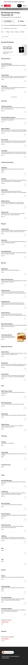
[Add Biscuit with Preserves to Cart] (25, 285)
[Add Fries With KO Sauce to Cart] (25, 69)
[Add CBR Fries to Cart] (25, 541)
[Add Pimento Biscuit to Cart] (25, 318)
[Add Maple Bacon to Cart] (25, 195)
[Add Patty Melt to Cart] (25, 92)
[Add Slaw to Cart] (25, 553)
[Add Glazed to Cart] (25, 581)
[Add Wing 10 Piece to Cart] (25, 380)
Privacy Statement (14, 656)
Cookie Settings (5, 657)
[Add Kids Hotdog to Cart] (25, 419)
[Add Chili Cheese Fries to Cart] (25, 530)
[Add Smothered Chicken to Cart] (25, 112)
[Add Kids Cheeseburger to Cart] (25, 408)
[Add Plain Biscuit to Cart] (25, 274)
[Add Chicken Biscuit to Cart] (25, 296)
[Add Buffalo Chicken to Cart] (25, 206)
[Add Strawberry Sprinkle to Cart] (25, 614)
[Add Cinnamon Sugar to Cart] (25, 592)
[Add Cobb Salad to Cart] (25, 156)
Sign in (24, 5)
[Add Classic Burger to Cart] (25, 81)
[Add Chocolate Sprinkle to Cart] (25, 603)
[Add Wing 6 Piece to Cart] (25, 368)
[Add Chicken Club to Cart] (25, 218)
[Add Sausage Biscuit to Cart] (25, 307)
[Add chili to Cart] (25, 564)
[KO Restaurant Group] (7, 6)
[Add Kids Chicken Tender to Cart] (25, 396)
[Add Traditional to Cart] (25, 173)
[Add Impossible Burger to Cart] (25, 257)
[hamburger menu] (2, 5)
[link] (7, 32)
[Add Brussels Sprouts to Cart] (25, 519)
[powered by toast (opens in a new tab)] (7, 652)
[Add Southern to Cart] (25, 184)
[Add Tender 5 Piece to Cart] (25, 357)
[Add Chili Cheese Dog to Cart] (25, 469)
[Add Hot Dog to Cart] (25, 447)
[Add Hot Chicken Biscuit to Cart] (25, 340)
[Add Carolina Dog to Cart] (25, 458)
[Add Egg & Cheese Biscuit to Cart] (25, 329)
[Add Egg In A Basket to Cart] (25, 134)
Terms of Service (6, 656)
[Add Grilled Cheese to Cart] (25, 430)
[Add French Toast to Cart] (25, 145)
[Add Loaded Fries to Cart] (25, 497)
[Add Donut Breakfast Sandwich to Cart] (25, 123)
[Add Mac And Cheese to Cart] (25, 508)
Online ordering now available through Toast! (14, 1)
